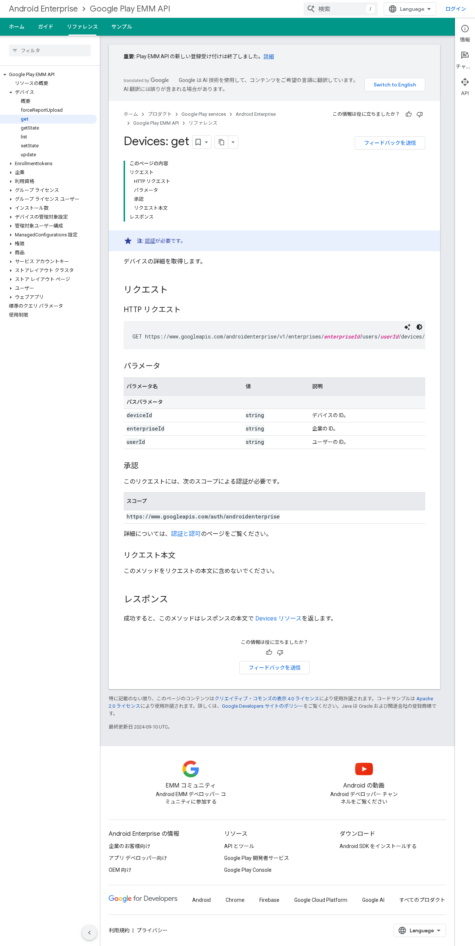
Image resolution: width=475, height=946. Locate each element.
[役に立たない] (419, 114)
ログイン (455, 9)
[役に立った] (408, 114)
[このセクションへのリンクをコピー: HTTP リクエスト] (188, 310)
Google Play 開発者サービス (256, 858)
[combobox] (341, 9)
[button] (48, 74)
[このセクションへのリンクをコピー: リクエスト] (175, 290)
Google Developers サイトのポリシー (262, 706)
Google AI (373, 900)
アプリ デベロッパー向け (138, 858)
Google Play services (203, 114)
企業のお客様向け (129, 846)
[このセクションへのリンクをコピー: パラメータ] (167, 366)
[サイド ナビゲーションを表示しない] (89, 932)
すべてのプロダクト (422, 900)
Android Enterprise (43, 9)
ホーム (16, 26)
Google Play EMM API (130, 9)
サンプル (121, 26)
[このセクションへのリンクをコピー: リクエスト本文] (183, 555)
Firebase (269, 900)
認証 (150, 241)
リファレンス (82, 26)
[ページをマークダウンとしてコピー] (221, 142)
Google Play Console (248, 870)
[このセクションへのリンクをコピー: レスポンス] (175, 600)
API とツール (239, 846)
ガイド (45, 26)
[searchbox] (50, 50)
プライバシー (152, 930)
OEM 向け (120, 870)
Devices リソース (278, 618)
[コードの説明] (407, 327)
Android (201, 900)
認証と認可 (186, 533)
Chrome (235, 900)
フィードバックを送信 (390, 143)
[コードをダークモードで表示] (419, 327)
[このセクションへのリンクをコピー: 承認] (145, 466)
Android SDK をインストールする (378, 846)
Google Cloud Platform (320, 900)
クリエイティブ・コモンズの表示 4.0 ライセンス (266, 698)
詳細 (268, 56)
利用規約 (119, 930)
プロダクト (160, 114)
